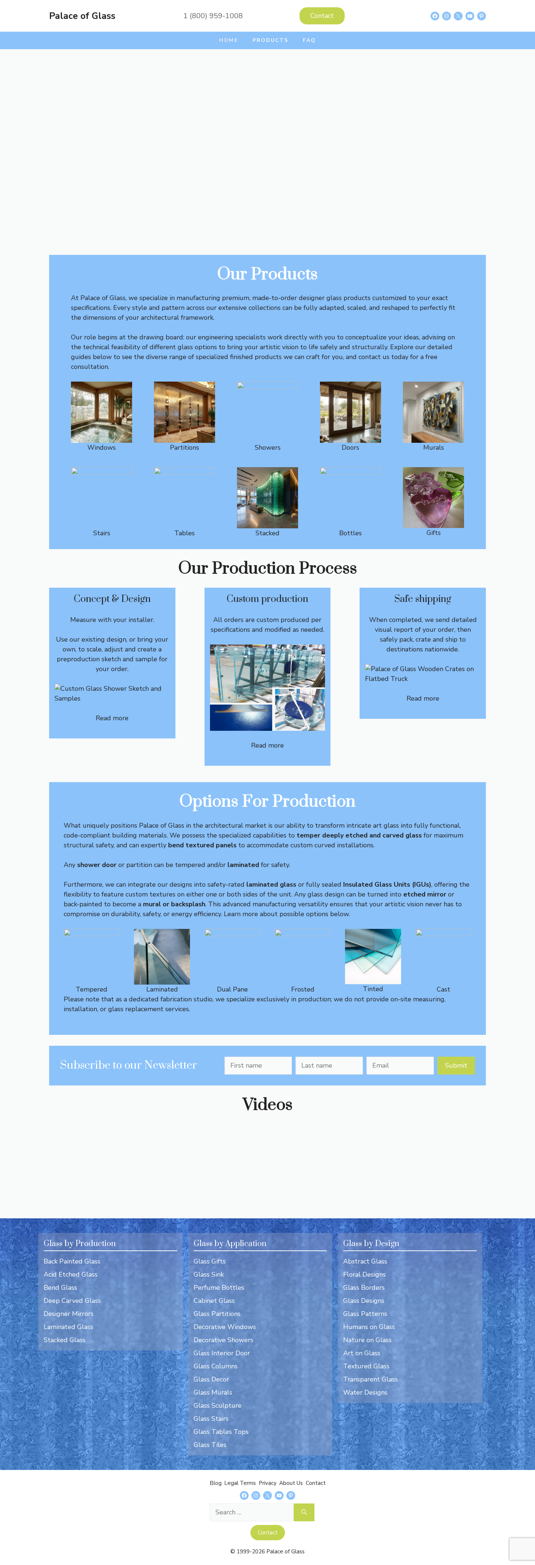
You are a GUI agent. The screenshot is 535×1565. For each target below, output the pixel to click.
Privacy (268, 1483)
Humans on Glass (369, 1326)
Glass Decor (211, 1379)
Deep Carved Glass (72, 1300)
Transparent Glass (370, 1379)
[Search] (304, 1512)
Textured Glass (366, 1366)
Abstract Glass (365, 1261)
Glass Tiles (210, 1444)
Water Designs (365, 1392)
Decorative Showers (223, 1340)
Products (271, 40)
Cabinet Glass (214, 1300)
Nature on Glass (367, 1340)
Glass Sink (209, 1274)
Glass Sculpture (218, 1405)
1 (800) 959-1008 (213, 16)
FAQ (309, 40)
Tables (184, 533)
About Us (291, 1483)
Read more (112, 718)
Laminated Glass (68, 1326)
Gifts (434, 532)
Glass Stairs (211, 1418)
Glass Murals (213, 1392)
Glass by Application (230, 1244)
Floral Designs (364, 1274)
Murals (433, 447)
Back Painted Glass (72, 1261)
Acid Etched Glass (71, 1274)
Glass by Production (80, 1244)
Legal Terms (240, 1483)
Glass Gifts (210, 1261)
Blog (216, 1483)
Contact (322, 15)
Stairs (101, 533)
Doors (350, 447)
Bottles (350, 533)
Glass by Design (371, 1244)
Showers (268, 447)
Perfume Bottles (219, 1287)
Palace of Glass (82, 16)
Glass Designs (363, 1300)
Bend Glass (60, 1287)
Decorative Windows (225, 1326)
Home (228, 40)
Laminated (162, 989)
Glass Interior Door (222, 1353)
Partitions (184, 447)
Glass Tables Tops (221, 1431)
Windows (101, 447)
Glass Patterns (365, 1313)
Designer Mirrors (69, 1313)
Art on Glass (361, 1353)
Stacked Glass (65, 1340)
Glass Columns (216, 1366)
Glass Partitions (217, 1313)
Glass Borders (364, 1287)
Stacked (267, 533)
